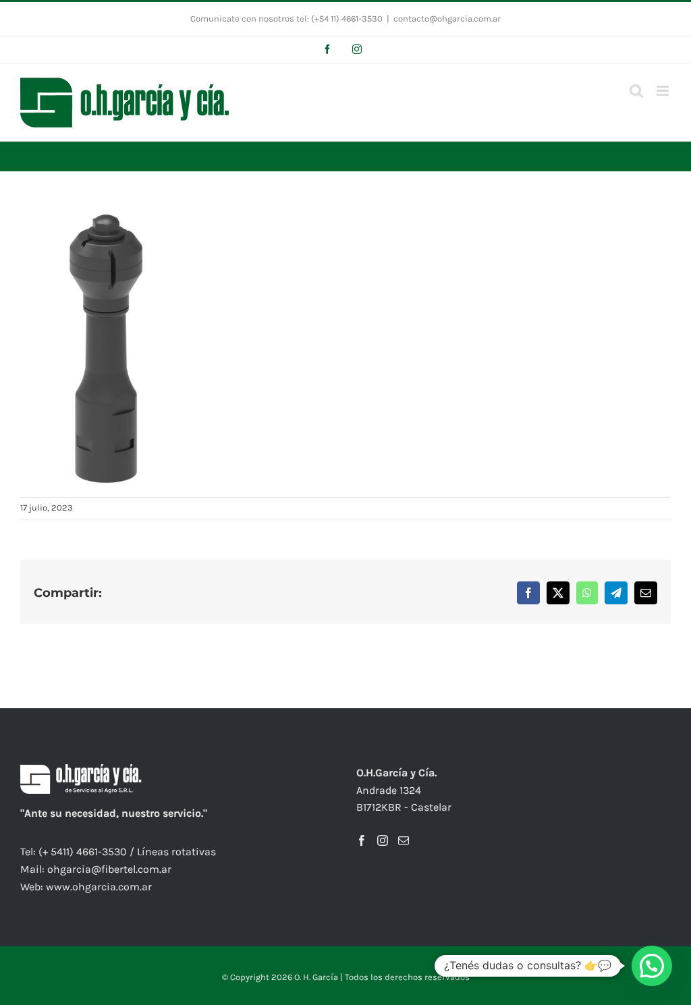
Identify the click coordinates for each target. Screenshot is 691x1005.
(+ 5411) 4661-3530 (82, 851)
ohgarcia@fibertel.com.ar (109, 869)
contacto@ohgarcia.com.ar (447, 18)
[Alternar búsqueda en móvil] (636, 91)
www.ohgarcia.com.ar (99, 886)
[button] (652, 966)
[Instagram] (382, 840)
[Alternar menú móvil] (664, 91)
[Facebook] (361, 840)
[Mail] (403, 840)
